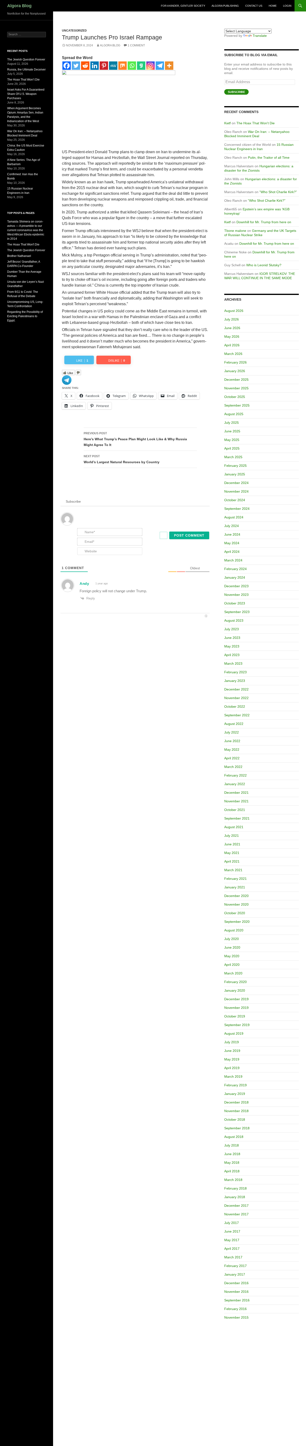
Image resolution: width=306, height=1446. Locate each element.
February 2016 (235, 1309)
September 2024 (237, 509)
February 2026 (235, 362)
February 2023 (235, 672)
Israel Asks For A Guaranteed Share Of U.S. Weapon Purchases (25, 94)
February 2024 (235, 569)
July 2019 (231, 1042)
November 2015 (236, 1317)
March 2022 (233, 767)
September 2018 (237, 1128)
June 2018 (232, 1154)
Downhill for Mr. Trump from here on (263, 222)
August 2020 (233, 930)
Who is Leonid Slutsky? (263, 265)
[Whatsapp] (132, 65)
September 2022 (237, 715)
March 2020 (233, 973)
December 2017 (236, 1205)
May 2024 (231, 543)
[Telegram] (160, 65)
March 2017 (233, 1257)
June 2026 (232, 328)
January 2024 (234, 577)
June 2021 (232, 844)
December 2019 (236, 999)
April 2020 (232, 965)
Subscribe (236, 92)
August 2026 (233, 311)
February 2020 (235, 982)
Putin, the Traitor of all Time (269, 157)
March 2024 (233, 560)
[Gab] (141, 65)
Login (287, 5)
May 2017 (231, 1240)
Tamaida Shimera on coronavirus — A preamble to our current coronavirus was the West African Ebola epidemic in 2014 (25, 230)
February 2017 (235, 1266)
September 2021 (237, 818)
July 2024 (231, 526)
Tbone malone (235, 231)
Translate (260, 36)
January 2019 (234, 1094)
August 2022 (233, 724)
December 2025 (236, 379)
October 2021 (234, 810)
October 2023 (234, 603)
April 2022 (232, 758)
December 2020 (236, 896)
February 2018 (235, 1188)
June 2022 (232, 741)
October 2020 (234, 913)
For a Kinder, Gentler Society (183, 5)
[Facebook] (66, 65)
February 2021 (235, 879)
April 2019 (232, 1068)
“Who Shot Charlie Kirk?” (278, 192)
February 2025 (235, 466)
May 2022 (231, 749)
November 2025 (236, 388)
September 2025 (237, 405)
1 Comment (136, 45)
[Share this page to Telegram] (66, 380)
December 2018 (236, 1102)
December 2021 (236, 792)
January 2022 (234, 784)
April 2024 (232, 552)
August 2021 (233, 827)
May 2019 (231, 1059)
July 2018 (231, 1145)
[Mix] (122, 65)
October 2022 (234, 706)
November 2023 (236, 595)
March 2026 (233, 354)
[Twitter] (76, 65)
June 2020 (232, 947)
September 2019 (237, 1025)
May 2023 (231, 646)
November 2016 (236, 1292)
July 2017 (231, 1223)
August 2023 (233, 620)
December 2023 (236, 586)
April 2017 (232, 1248)
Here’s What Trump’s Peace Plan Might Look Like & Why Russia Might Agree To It (135, 439)
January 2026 (234, 371)
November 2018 (236, 1111)
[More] (169, 65)
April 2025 (232, 448)
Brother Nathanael (19, 256)
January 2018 (234, 1197)
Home (273, 5)
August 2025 (233, 414)
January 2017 (234, 1274)
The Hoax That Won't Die (23, 244)
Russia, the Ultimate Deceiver (26, 69)
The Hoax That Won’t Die (255, 123)
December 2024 (236, 483)
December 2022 (236, 689)
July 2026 (231, 319)
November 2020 (236, 904)
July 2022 (231, 732)
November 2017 (236, 1214)
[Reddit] (85, 65)
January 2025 (234, 474)
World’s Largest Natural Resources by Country (121, 459)
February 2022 (235, 775)
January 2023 (234, 681)
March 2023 (233, 663)
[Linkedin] (94, 65)
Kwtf (227, 123)
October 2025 (234, 397)
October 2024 (234, 500)
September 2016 (237, 1300)
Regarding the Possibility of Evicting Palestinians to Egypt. (25, 316)
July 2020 (231, 939)
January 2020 (234, 990)
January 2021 (234, 887)
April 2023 (232, 655)
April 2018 (232, 1171)
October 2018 (234, 1119)
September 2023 (237, 612)
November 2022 (236, 698)
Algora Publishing (225, 5)
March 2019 (233, 1076)
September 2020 (237, 922)
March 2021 (233, 870)
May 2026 (231, 336)
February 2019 (235, 1085)
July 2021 (231, 835)
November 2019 (236, 1008)
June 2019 (232, 1051)
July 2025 (231, 422)
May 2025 (231, 440)
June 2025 (232, 431)
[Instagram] (150, 65)
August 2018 (233, 1137)
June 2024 (232, 534)
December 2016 (236, 1283)
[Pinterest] (104, 65)
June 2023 (232, 638)
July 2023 (231, 629)
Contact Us (253, 5)
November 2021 (236, 801)
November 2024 (236, 491)
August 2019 (233, 1033)
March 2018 (233, 1180)
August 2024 (233, 517)
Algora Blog (19, 5)
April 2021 (232, 861)
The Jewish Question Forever (26, 59)
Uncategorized (74, 30)
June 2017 (232, 1231)
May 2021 (231, 853)
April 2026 (232, 345)
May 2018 (231, 1162)
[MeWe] (113, 65)
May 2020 (231, 956)
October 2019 (234, 1016)
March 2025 (233, 457)
